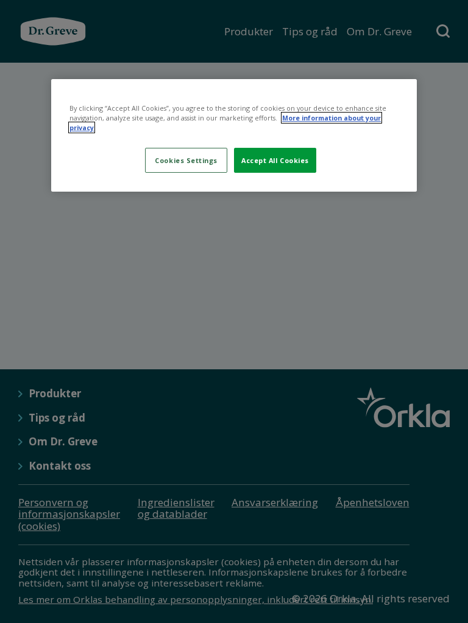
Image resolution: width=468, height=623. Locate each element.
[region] (234, 135)
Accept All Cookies (275, 160)
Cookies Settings (186, 160)
